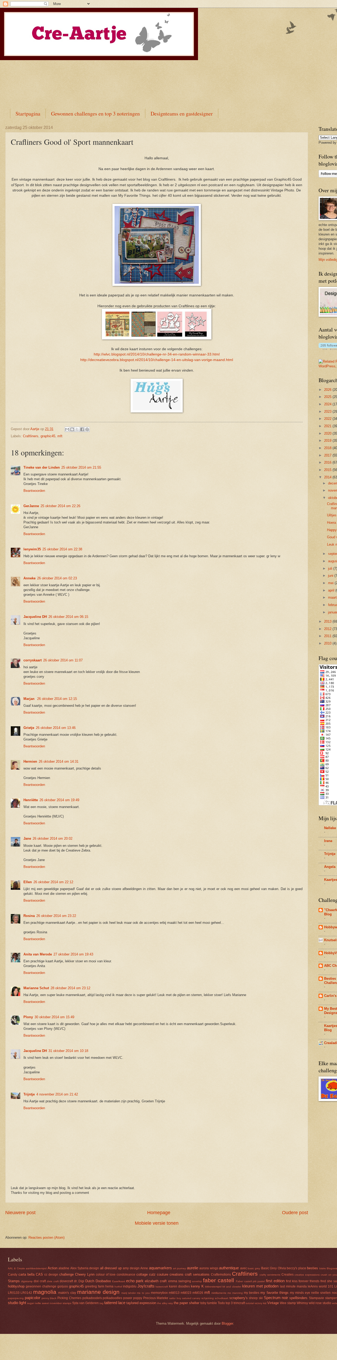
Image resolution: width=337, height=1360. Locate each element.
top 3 (229, 1303)
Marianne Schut (36, 988)
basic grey (254, 1268)
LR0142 (26, 1292)
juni (331, 576)
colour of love (106, 1274)
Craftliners (30, 436)
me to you (143, 1292)
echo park (134, 1281)
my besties (251, 1292)
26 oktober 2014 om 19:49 (59, 800)
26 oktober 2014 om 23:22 (56, 916)
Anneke (29, 578)
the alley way (165, 1303)
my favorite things (274, 1293)
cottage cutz (146, 1274)
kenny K (197, 1286)
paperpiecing (16, 1298)
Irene (328, 841)
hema (109, 1286)
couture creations (170, 1274)
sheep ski (256, 1298)
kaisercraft (162, 1286)
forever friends (309, 1281)
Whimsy (302, 1303)
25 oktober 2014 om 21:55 (81, 467)
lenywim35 (32, 549)
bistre (322, 1268)
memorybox (159, 1292)
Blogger (227, 1323)
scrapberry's (238, 1298)
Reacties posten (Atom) (46, 1237)
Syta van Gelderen (85, 1303)
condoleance (126, 1274)
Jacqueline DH (35, 617)
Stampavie (316, 1298)
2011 (328, 636)
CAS (39, 1274)
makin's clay (67, 1292)
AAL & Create (16, 1268)
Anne (144, 1268)
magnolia (44, 1292)
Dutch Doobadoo (98, 1281)
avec (243, 1268)
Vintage (273, 1303)
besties (312, 1268)
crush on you (329, 1274)
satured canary (191, 1298)
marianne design (98, 1292)
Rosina (29, 916)
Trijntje (29, 1094)
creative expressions (307, 1274)
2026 (328, 390)
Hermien (30, 761)
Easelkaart (118, 1281)
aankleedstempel (36, 1268)
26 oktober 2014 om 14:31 (58, 761)
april (331, 590)
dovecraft (66, 1281)
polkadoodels (92, 1298)
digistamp (27, 1281)
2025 (328, 397)
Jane (27, 838)
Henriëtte (30, 800)
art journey (179, 1268)
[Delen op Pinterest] (87, 429)
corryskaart (32, 660)
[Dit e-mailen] (67, 429)
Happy (332, 530)
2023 (328, 412)
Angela (329, 867)
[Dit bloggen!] (72, 429)
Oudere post (295, 1212)
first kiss (292, 1281)
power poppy (132, 1298)
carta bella (26, 1274)
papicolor (32, 1297)
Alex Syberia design (84, 1268)
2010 (328, 643)
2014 (328, 477)
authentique (229, 1268)
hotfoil (118, 1286)
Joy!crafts (146, 1286)
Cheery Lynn (85, 1274)
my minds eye (300, 1292)
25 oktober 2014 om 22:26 (60, 506)
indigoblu (129, 1286)
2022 (328, 419)
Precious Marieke (155, 1298)
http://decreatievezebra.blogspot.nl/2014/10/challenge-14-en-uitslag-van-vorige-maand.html (156, 360)
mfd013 (174, 1292)
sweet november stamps (56, 1303)
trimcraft (239, 1303)
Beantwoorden (34, 491)
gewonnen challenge (41, 1286)
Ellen (27, 882)
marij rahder (128, 1292)
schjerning (207, 1298)
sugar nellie (34, 1303)
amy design (131, 1268)
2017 (328, 455)
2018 (328, 448)
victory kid (260, 1303)
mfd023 (186, 1292)
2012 (328, 629)
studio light (17, 1302)
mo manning (235, 1292)
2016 (328, 462)
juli (330, 568)
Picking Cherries (69, 1298)
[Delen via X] (77, 429)
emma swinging (179, 1281)
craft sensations (197, 1274)
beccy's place (296, 1268)
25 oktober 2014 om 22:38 (62, 549)
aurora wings (208, 1268)
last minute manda (293, 1286)
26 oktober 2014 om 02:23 (57, 578)
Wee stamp (288, 1303)
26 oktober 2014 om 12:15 (57, 699)
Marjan (29, 699)
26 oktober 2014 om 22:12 (53, 882)
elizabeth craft (156, 1281)
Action (52, 1268)
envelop (197, 1281)
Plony (28, 1017)
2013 (328, 621)
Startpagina (28, 113)
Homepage (158, 1212)
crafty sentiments (270, 1274)
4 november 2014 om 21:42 (57, 1094)
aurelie (192, 1268)
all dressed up (111, 1268)
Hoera (331, 523)
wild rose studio (320, 1303)
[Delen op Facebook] (82, 429)
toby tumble (208, 1303)
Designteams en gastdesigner (182, 113)
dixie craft (53, 1281)
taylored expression (141, 1303)
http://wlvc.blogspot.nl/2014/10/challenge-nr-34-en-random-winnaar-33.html (157, 354)
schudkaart (221, 1298)
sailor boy (175, 1298)
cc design (51, 1274)
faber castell (218, 1280)
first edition (275, 1281)
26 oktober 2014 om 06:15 (68, 617)
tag (101, 1303)
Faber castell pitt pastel (250, 1281)
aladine (63, 1268)
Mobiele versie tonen (157, 1223)
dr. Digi (79, 1281)
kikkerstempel (213, 1286)
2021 (328, 426)
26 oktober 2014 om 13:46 (56, 728)
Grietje (28, 728)
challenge (66, 1274)
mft (59, 436)
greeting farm (94, 1286)
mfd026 (197, 1292)
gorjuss (62, 1286)
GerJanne (31, 506)
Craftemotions (221, 1274)
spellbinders (298, 1298)
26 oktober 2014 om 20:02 (52, 838)
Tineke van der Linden (41, 467)
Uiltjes (331, 515)
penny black (49, 1298)
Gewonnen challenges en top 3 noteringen (95, 113)
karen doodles (179, 1286)
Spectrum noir (276, 1297)
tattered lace (114, 1302)
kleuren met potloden (260, 1286)
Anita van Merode (37, 954)
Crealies (287, 1274)
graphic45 (48, 436)
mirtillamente (218, 1292)
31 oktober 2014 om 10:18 (68, 1051)
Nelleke (330, 828)
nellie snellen (321, 1292)
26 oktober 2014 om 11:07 (63, 660)
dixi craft (40, 1281)
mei (331, 583)
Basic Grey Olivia (273, 1268)
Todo (221, 1303)
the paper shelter (186, 1303)
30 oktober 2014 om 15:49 (54, 1017)
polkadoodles (112, 1298)
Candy (12, 1274)
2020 (328, 433)
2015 (328, 470)
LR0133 (13, 1292)
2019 (328, 441)
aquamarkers (160, 1268)
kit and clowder (231, 1286)
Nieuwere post (20, 1212)
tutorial (250, 1303)
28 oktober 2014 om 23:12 (70, 988)
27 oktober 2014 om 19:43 (73, 954)
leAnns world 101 (320, 1286)
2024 (328, 404)
